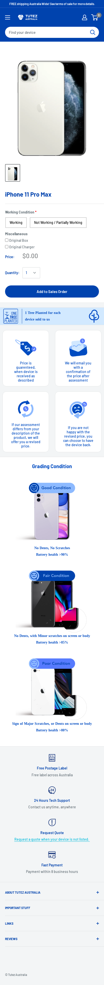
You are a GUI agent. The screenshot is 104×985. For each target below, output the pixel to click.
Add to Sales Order (52, 291)
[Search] (92, 32)
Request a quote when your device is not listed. (52, 839)
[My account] (84, 17)
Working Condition (19, 212)
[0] (95, 17)
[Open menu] (7, 17)
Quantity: (12, 273)
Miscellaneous (16, 234)
